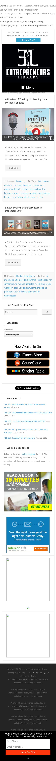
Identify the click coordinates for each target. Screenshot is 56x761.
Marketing (20, 181)
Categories (8, 329)
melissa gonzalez (28, 193)
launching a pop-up (23, 189)
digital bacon (43, 181)
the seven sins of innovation (27, 292)
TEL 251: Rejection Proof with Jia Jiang (19, 438)
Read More (13, 167)
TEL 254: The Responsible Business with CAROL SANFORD (28, 413)
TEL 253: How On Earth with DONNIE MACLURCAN (24, 421)
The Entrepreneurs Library (28, 63)
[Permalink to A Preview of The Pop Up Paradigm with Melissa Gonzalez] (28, 124)
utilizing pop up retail (33, 197)
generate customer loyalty (16, 185)
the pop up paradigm (13, 197)
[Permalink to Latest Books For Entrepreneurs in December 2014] (28, 226)
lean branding (39, 189)
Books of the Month (25, 276)
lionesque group (11, 193)
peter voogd (19, 288)
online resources (28, 454)
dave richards (30, 280)
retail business (43, 193)
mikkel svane (41, 284)
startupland (31, 288)
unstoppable (10, 296)
